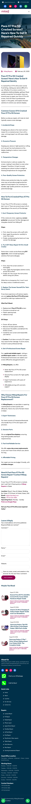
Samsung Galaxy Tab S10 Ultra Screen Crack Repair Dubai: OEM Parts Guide (19, 626)
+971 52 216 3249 (5, 790)
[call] (4, 683)
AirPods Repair (8, 732)
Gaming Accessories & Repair (12, 750)
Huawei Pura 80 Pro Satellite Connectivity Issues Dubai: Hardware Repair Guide (20, 596)
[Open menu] (29, 12)
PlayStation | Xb (9, 738)
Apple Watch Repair (10, 726)
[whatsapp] (4, 676)
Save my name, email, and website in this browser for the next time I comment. (16, 572)
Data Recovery (9, 744)
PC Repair (7, 716)
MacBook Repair (9, 729)
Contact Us (7, 704)
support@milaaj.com (9, 2)
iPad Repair (8, 735)
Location (7, 698)
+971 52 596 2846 (5, 785)
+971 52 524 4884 (24, 2)
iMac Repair (8, 747)
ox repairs (15, 738)
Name (3, 548)
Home (6, 692)
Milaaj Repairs (8, 71)
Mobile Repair (8, 720)
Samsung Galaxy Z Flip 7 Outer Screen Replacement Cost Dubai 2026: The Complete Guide (18, 642)
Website (3, 563)
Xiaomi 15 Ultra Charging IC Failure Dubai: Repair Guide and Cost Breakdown (19, 611)
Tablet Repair (8, 741)
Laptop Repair (8, 713)
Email (3, 556)
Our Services (8, 701)
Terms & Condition (6, 800)
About (6, 695)
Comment (5, 528)
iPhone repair (8, 723)
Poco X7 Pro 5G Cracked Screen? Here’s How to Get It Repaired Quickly (19, 602)
